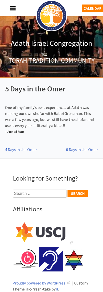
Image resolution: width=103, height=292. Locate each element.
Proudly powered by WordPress (39, 282)
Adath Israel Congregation (51, 43)
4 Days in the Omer (21, 149)
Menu (7, 8)
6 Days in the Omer (82, 149)
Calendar (93, 8)
